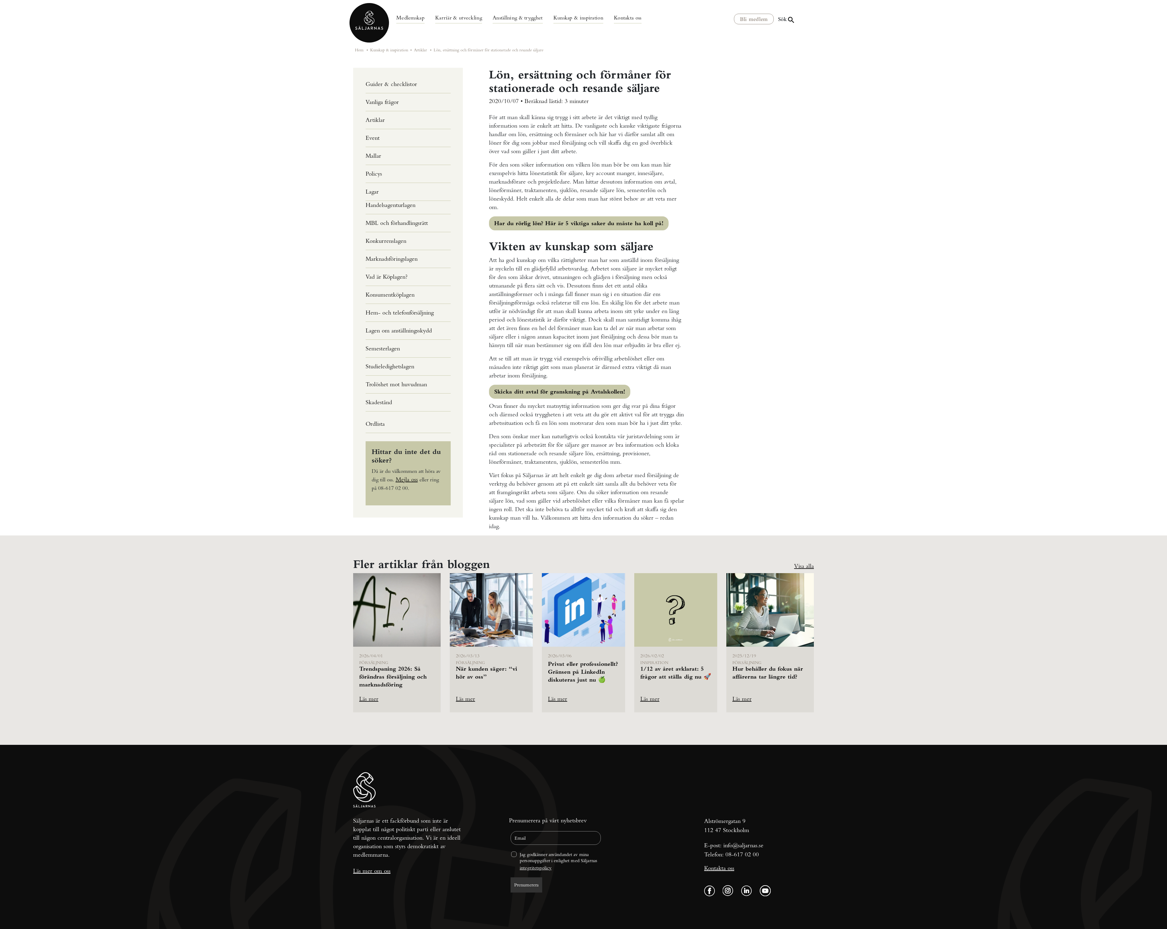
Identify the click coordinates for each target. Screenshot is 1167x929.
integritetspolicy (536, 868)
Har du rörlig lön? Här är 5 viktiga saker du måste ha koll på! (578, 223)
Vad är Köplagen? (387, 276)
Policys (374, 173)
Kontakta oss (628, 17)
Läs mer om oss (372, 870)
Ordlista (375, 423)
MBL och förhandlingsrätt (397, 222)
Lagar (372, 191)
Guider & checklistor (391, 84)
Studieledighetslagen (390, 366)
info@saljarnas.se (743, 845)
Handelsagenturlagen (390, 204)
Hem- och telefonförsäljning (400, 312)
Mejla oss (407, 479)
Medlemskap (410, 17)
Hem (359, 49)
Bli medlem (754, 19)
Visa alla (804, 566)
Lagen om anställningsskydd (399, 330)
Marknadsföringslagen (392, 258)
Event (373, 137)
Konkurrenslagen (386, 240)
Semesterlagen (383, 348)
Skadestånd (379, 402)
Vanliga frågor (382, 101)
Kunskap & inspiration (578, 17)
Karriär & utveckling (458, 17)
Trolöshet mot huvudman (396, 384)
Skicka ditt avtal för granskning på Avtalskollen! (559, 391)
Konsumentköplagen (390, 294)
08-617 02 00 (742, 854)
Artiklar (420, 49)
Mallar (373, 155)
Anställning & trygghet (518, 17)
